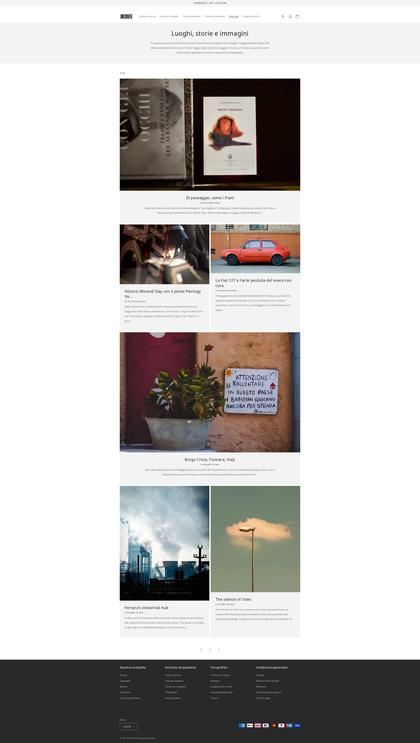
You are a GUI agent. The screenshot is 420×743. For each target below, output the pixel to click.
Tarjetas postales (174, 680)
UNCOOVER (131, 738)
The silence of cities (233, 599)
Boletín (123, 686)
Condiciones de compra (268, 692)
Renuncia (261, 686)
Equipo (123, 675)
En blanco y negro (220, 675)
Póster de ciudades (175, 686)
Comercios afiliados (130, 698)
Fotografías (171, 692)
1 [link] (201, 649)
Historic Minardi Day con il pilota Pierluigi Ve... (163, 294)
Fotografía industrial (222, 692)
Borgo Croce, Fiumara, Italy (210, 459)
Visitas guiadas (173, 698)
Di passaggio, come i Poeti (210, 197)
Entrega (260, 675)
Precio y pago (263, 698)
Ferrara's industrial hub (146, 607)
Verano (214, 698)
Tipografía (125, 680)
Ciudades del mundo (222, 686)
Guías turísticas (173, 675)
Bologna (215, 680)
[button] (282, 16)
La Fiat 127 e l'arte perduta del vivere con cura (254, 283)
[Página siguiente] (218, 649)
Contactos (125, 692)
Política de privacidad (267, 680)
